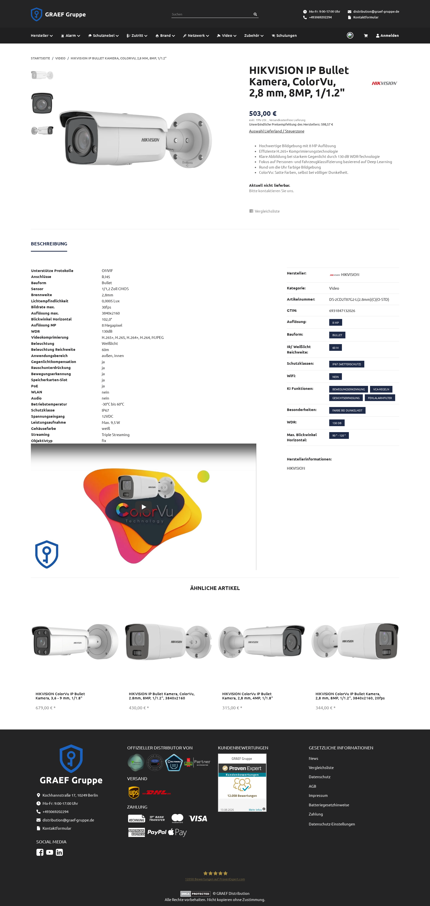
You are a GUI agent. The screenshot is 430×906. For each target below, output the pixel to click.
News (313, 758)
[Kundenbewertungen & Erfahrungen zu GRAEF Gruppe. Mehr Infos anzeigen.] (242, 782)
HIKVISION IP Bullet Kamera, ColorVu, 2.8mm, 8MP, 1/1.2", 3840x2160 (162, 695)
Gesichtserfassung (346, 398)
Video (334, 288)
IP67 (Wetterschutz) (346, 364)
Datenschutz (319, 776)
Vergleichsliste (321, 767)
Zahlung (316, 814)
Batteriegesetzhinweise (329, 804)
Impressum (318, 795)
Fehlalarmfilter (380, 398)
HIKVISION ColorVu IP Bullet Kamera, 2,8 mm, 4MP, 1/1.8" (247, 695)
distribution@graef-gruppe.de (376, 11)
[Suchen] (255, 14)
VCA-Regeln (381, 389)
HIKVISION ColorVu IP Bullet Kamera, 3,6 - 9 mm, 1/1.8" (60, 695)
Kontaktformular (365, 17)
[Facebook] (40, 852)
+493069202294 (320, 17)
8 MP (335, 322)
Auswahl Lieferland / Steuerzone (276, 131)
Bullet (337, 335)
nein (335, 377)
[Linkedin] (59, 852)
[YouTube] (49, 852)
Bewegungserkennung (348, 389)
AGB (312, 786)
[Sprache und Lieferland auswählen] (349, 35)
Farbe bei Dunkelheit (347, 410)
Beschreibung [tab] (49, 243)
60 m (335, 348)
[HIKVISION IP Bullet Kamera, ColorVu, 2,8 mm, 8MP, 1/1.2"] (135, 141)
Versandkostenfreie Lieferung (287, 120)
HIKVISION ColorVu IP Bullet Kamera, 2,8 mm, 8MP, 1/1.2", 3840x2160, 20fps (350, 695)
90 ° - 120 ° (339, 435)
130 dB (336, 423)
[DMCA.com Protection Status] (196, 893)
